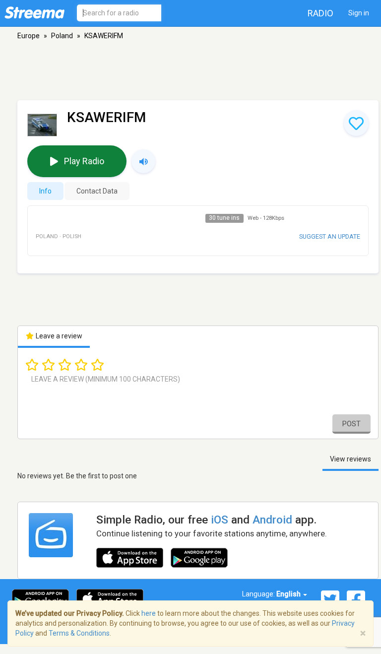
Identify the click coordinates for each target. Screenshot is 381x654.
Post (351, 423)
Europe (28, 36)
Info (45, 191)
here (148, 613)
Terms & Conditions (79, 633)
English (289, 594)
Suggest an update (329, 236)
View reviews (350, 459)
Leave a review (58, 336)
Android (272, 519)
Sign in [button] (358, 13)
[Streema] (34, 12)
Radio (320, 13)
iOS (219, 519)
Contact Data (97, 191)
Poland (62, 36)
